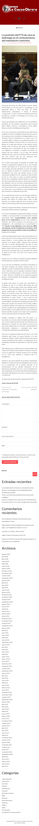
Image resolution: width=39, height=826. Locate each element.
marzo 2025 (5, 590)
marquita (4, 531)
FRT (24, 823)
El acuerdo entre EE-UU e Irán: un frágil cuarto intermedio (19, 502)
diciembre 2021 (7, 664)
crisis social (5, 781)
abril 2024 (5, 609)
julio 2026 (5, 557)
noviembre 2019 (7, 721)
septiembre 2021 (7, 671)
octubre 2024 (6, 599)
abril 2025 (5, 587)
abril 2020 (5, 711)
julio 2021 (5, 676)
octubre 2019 (6, 723)
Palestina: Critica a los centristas (9, 390)
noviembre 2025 (7, 573)
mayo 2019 (5, 733)
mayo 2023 (5, 635)
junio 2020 (5, 707)
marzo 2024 (5, 611)
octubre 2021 (6, 668)
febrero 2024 (6, 614)
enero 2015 (5, 759)
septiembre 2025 (7, 578)
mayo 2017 (5, 749)
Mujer (3, 796)
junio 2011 (5, 766)
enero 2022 (5, 661)
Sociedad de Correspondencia (11, 812)
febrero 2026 (6, 568)
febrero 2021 (6, 688)
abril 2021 (5, 683)
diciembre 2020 (7, 692)
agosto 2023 (6, 628)
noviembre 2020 (7, 695)
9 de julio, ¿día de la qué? (16, 531)
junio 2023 (5, 633)
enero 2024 (5, 616)
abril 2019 (5, 735)
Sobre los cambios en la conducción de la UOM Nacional (19, 500)
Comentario (6, 404)
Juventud (4, 791)
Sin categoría (6, 810)
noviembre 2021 (7, 666)
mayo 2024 (5, 606)
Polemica (5, 803)
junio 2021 (5, 678)
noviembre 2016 (7, 752)
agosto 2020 (6, 702)
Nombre (5, 427)
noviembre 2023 (7, 621)
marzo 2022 (5, 657)
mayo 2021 (5, 680)
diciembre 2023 (7, 618)
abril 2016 (5, 757)
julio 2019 (5, 728)
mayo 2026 (5, 561)
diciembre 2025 (7, 571)
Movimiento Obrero (8, 793)
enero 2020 (5, 718)
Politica (4, 805)
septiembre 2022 (7, 642)
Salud (3, 807)
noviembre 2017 (7, 745)
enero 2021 (5, 690)
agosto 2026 (6, 554)
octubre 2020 (6, 697)
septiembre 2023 (7, 626)
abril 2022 (5, 654)
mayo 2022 (5, 652)
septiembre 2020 (7, 699)
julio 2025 (5, 583)
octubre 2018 (6, 740)
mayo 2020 (5, 709)
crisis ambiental (6, 779)
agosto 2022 (6, 645)
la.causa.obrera (13, 43)
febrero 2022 (6, 659)
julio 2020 (5, 704)
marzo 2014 (5, 764)
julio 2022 (5, 647)
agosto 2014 (6, 761)
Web (3, 446)
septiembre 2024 (7, 602)
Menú (20, 28)
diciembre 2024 (7, 595)
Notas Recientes (7, 800)
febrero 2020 (6, 716)
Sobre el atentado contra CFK (16, 535)
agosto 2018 (6, 742)
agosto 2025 (6, 580)
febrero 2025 (6, 592)
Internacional (6, 788)
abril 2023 (5, 638)
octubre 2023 (6, 623)
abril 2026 (5, 564)
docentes (5, 784)
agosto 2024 (6, 604)
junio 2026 (5, 559)
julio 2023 (5, 630)
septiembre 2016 (7, 754)
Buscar (4, 470)
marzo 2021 (5, 685)
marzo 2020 (5, 714)
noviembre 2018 (7, 738)
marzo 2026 (5, 566)
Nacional (4, 798)
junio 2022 (5, 649)
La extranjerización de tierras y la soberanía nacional (17, 488)
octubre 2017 (6, 747)
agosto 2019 (6, 726)
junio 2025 (5, 585)
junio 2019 (5, 730)
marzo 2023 (5, 640)
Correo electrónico (8, 436)
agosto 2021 (6, 673)
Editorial (4, 786)
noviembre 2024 (7, 597)
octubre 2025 (6, 576)
